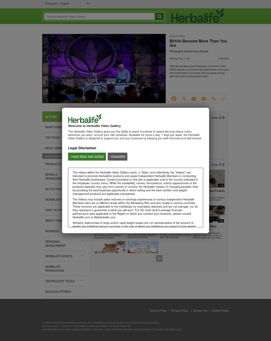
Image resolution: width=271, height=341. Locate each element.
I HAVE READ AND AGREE (87, 157)
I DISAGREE (117, 157)
